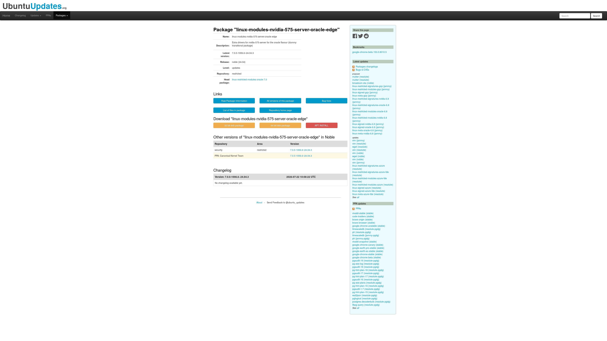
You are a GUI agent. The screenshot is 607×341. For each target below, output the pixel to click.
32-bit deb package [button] (234, 125)
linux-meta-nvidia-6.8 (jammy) (367, 133)
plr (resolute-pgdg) (361, 232)
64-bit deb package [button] (280, 125)
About (259, 202)
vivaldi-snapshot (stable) (364, 241)
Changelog (20, 15)
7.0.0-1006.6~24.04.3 (301, 149)
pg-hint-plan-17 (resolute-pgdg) (368, 276)
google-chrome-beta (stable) (366, 257)
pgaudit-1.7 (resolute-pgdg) (366, 288)
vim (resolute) (359, 143)
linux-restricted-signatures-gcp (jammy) (372, 86)
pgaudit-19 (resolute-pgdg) (365, 260)
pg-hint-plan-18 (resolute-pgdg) (368, 270)
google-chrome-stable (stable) (367, 254)
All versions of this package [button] (280, 100)
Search (596, 15)
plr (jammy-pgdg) (361, 238)
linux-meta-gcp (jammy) (364, 95)
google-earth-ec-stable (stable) (367, 251)
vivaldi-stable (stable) (363, 213)
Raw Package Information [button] (234, 100)
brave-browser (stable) (363, 222)
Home (6, 15)
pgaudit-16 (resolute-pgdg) (365, 279)
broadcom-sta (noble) (363, 82)
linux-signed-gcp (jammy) (365, 92)
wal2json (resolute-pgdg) (364, 295)
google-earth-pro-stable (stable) (368, 247)
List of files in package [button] (234, 110)
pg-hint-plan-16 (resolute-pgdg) (368, 285)
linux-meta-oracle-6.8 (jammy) (367, 130)
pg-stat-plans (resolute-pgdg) (367, 282)
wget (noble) (358, 156)
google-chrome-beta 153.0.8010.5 (369, 52)
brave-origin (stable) (362, 219)
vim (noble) (358, 153)
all (358, 197)
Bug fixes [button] (326, 100)
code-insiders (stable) (363, 216)
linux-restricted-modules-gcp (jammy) (371, 89)
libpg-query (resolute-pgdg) (366, 304)
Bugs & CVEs (362, 69)
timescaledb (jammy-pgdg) (365, 235)
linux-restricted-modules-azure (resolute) (372, 184)
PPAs (48, 15)
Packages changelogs (367, 66)
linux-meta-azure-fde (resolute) (367, 194)
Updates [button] (35, 15)
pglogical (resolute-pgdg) (364, 298)
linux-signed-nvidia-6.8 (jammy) (368, 124)
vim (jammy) (358, 140)
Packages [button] (61, 15)
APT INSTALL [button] (321, 125)
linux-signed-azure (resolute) (366, 187)
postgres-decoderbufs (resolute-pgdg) (371, 301)
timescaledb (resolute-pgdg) (366, 228)
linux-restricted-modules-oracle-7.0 (249, 79)
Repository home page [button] (280, 110)
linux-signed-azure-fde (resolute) (368, 190)
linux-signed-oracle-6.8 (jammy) (368, 127)
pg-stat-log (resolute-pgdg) (365, 263)
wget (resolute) (359, 146)
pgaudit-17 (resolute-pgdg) (365, 273)
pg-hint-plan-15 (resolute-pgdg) (368, 292)
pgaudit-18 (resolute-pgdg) (365, 266)
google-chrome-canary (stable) (367, 244)
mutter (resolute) (360, 76)
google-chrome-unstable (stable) (368, 225)
